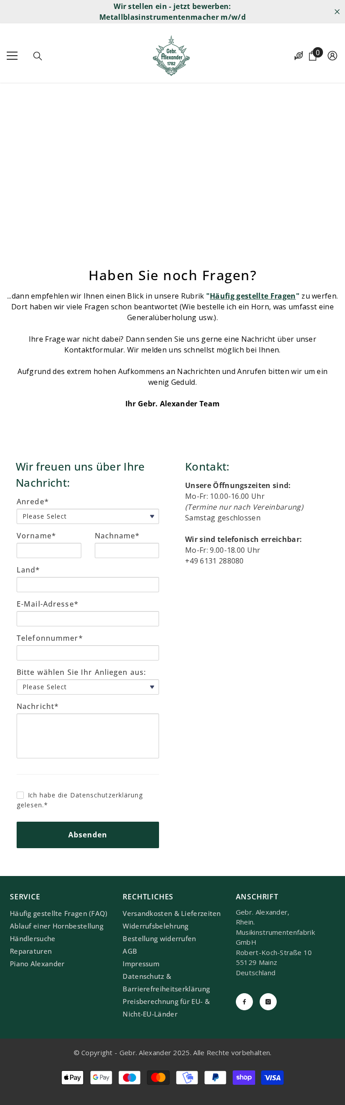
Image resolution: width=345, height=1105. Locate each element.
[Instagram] (268, 1001)
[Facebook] (244, 1001)
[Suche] (37, 56)
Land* (28, 570)
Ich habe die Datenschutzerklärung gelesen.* (80, 800)
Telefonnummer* (50, 638)
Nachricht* (38, 706)
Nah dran (337, 12)
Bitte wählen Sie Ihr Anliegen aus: (81, 672)
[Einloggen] (332, 56)
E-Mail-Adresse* (48, 604)
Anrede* (33, 501)
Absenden (88, 835)
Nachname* (117, 536)
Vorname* (36, 536)
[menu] (12, 55)
